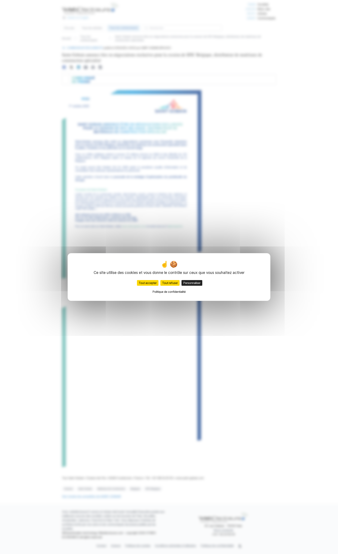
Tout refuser (170, 283)
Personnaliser (192, 283)
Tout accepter (148, 283)
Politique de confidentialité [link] (169, 291)
